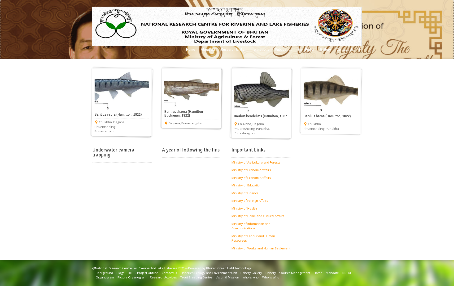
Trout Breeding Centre (196, 277)
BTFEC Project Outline (143, 273)
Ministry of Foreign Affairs (249, 200)
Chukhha (105, 122)
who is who (251, 277)
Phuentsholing (105, 127)
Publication (283, 49)
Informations (259, 49)
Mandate (332, 273)
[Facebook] (360, 49)
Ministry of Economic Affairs (251, 170)
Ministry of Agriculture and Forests (255, 162)
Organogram (105, 277)
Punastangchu (105, 131)
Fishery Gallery (251, 273)
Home (190, 49)
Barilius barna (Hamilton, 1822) (327, 116)
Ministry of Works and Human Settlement (260, 248)
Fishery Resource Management (288, 273)
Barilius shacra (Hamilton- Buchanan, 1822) (184, 113)
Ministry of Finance (244, 193)
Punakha (262, 128)
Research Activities (163, 277)
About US (208, 49)
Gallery (325, 49)
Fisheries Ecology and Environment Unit (209, 273)
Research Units (232, 49)
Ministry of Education (246, 185)
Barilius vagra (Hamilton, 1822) (118, 114)
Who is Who (270, 277)
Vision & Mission (227, 277)
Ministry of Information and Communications (251, 226)
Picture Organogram (132, 277)
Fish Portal (306, 49)
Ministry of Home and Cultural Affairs (257, 216)
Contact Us (345, 49)
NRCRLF (347, 273)
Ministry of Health (244, 208)
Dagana (119, 122)
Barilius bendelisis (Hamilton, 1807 (260, 116)
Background (104, 273)
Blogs (120, 273)
